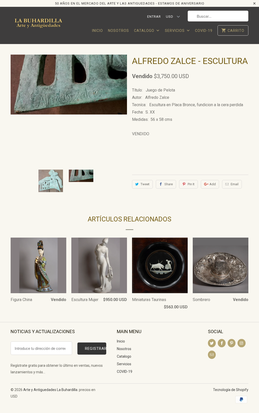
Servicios (175, 31)
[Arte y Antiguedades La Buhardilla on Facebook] (222, 343)
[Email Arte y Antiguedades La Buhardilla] (212, 355)
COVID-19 (203, 31)
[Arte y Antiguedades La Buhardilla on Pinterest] (231, 343)
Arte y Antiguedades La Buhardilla (50, 390)
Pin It (191, 184)
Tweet (145, 184)
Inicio (97, 31)
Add (212, 184)
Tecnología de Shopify (230, 390)
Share (168, 184)
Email (235, 184)
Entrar (154, 16)
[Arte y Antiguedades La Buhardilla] (38, 25)
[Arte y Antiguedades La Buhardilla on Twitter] (212, 343)
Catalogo (144, 31)
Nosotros (118, 31)
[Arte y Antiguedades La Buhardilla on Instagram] (241, 343)
